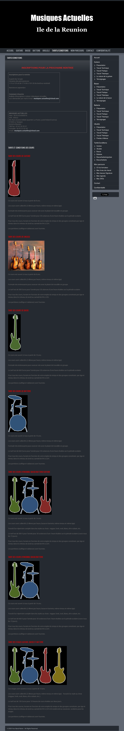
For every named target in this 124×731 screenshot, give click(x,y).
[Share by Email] (95, 198)
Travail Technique (103, 68)
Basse (27, 50)
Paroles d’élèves (102, 138)
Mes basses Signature (104, 173)
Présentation (101, 87)
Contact (90, 50)
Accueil (10, 50)
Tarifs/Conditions (60, 50)
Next (120, 5)
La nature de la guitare (104, 76)
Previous (112, 5)
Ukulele (46, 50)
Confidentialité (103, 50)
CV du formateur (102, 167)
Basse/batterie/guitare (104, 157)
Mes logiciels (101, 176)
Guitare (19, 50)
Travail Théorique (102, 73)
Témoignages (101, 79)
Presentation (101, 65)
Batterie (36, 50)
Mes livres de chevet (104, 170)
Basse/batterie (102, 160)
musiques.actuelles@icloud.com (46, 98)
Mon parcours (77, 50)
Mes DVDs (100, 178)
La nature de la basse (104, 98)
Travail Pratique (102, 71)
